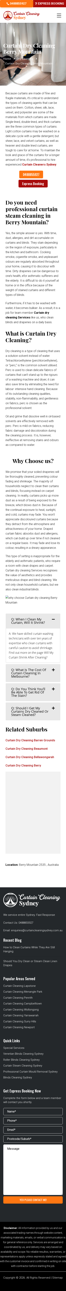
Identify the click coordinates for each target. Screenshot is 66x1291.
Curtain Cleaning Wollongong (21, 1009)
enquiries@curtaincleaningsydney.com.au (37, 930)
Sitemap (57, 1277)
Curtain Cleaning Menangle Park (22, 991)
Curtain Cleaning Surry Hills (19, 1021)
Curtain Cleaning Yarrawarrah (20, 1015)
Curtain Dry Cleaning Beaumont (27, 748)
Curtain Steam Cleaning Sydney (22, 1065)
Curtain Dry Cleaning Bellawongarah (30, 757)
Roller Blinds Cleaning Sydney (21, 1059)
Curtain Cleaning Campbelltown (22, 1003)
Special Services (13, 1048)
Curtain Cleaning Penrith (18, 997)
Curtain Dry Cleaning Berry (23, 765)
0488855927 (17, 3)
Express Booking (33, 183)
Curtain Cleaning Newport (19, 1027)
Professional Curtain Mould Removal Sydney (30, 1071)
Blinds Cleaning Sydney (17, 1077)
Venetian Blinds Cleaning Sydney (23, 1053)
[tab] (33, 621)
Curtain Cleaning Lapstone (19, 986)
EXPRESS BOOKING (50, 3)
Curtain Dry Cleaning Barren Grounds (30, 740)
